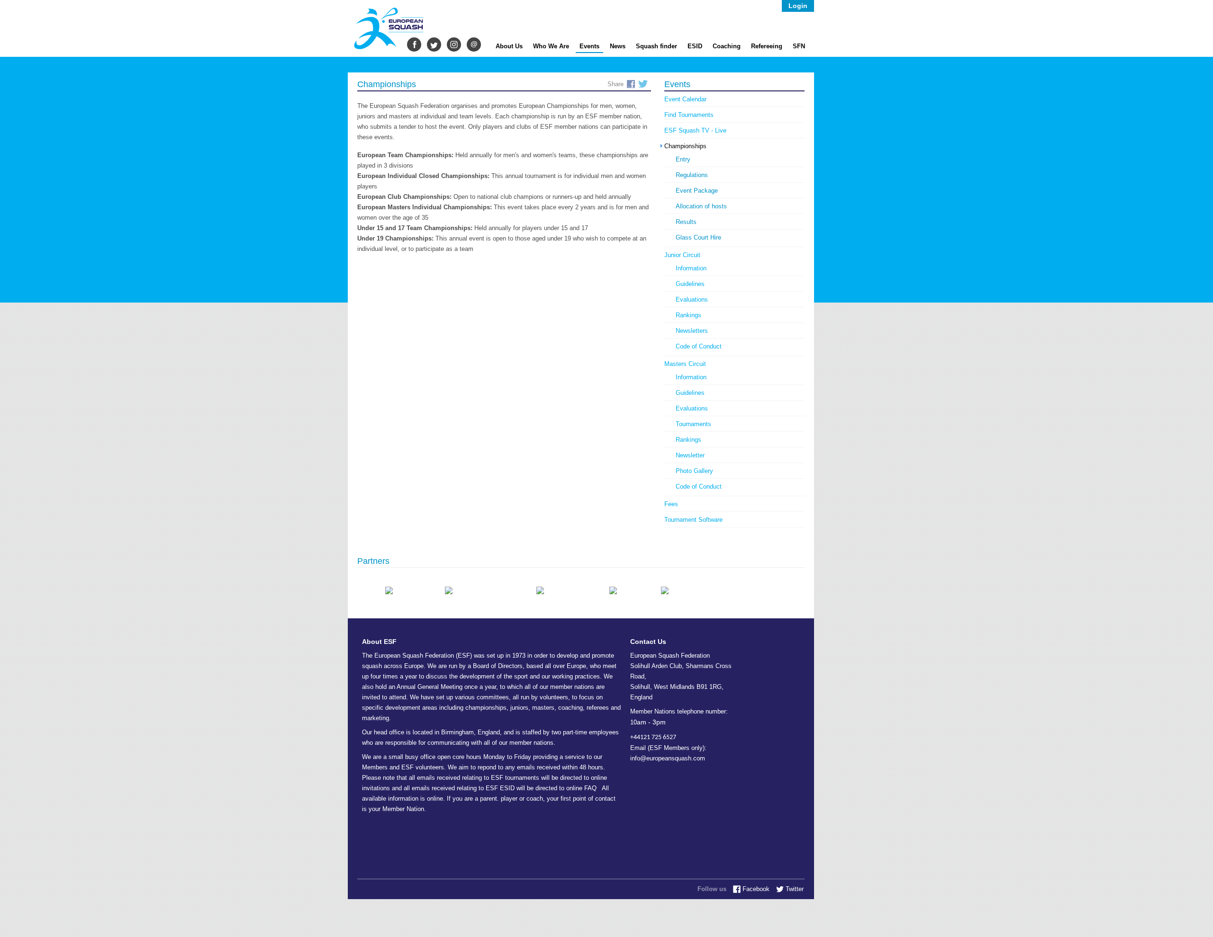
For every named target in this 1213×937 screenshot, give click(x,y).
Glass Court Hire (698, 237)
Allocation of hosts (701, 206)
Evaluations (692, 299)
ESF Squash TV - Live (695, 130)
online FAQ (581, 788)
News (617, 44)
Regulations (692, 174)
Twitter (643, 84)
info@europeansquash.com (667, 758)
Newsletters (692, 330)
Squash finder (656, 44)
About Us (509, 44)
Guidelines (690, 283)
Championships (685, 146)
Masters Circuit (685, 363)
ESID (695, 44)
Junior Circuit (682, 255)
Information (691, 268)
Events (589, 46)
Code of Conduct (699, 346)
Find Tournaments (689, 114)
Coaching (727, 44)
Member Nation (403, 808)
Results (686, 221)
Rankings (688, 315)
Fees (671, 504)
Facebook (630, 84)
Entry (683, 159)
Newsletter (690, 455)
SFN (799, 44)
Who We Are (551, 44)
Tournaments (693, 424)
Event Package (697, 190)
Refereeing (766, 44)
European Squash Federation (390, 29)
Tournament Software (693, 519)
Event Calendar (685, 99)
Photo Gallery (694, 470)
